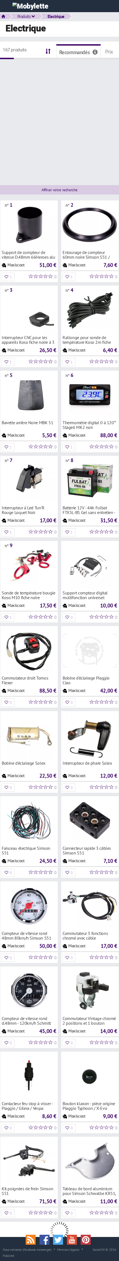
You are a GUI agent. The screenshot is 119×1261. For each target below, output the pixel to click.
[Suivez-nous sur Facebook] (46, 1239)
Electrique (56, 16)
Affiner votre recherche (59, 189)
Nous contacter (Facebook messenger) (27, 1249)
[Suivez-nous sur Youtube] (74, 1239)
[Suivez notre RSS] (33, 1239)
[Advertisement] (59, 118)
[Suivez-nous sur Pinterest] (87, 1239)
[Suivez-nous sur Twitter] (60, 1239)
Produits (24, 16)
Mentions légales (68, 1249)
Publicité (8, 1255)
